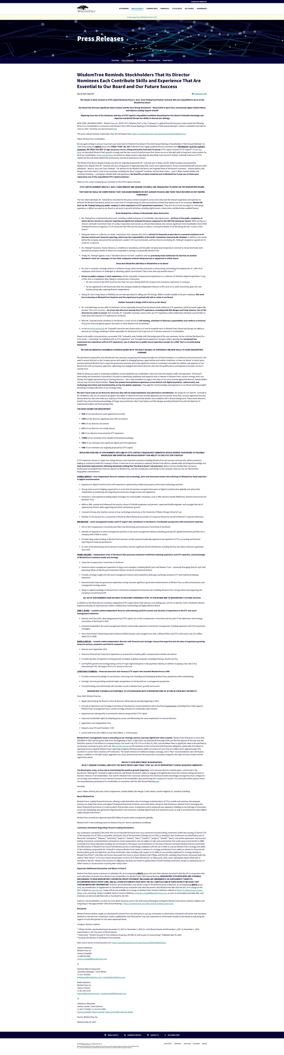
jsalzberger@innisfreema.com (89, 977)
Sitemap (204, 1043)
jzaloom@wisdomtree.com (88, 993)
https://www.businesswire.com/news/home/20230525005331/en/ (159, 134)
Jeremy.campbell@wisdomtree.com (92, 959)
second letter (107, 155)
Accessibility (196, 1043)
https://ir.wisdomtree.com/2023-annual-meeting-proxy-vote (148, 903)
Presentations (154, 60)
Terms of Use (187, 1043)
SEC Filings (189, 8)
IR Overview (124, 8)
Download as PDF (200, 94)
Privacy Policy (168, 1043)
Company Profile (134, 1035)
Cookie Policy (177, 1043)
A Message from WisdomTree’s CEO (142, 17)
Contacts (154, 1035)
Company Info (152, 8)
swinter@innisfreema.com (114, 977)
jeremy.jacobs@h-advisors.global (90, 1012)
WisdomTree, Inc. (86, 1044)
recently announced (123, 746)
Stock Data (177, 8)
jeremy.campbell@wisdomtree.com (152, 893)
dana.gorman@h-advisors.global (119, 1012)
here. (157, 781)
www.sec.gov (96, 890)
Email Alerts (168, 60)
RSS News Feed (174, 1035)
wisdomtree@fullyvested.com (113, 993)
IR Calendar (141, 60)
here (115, 129)
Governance (202, 8)
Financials (164, 8)
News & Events (137, 8)
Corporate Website (199, 1)
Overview (115, 60)
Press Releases (128, 60)
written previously (96, 328)
